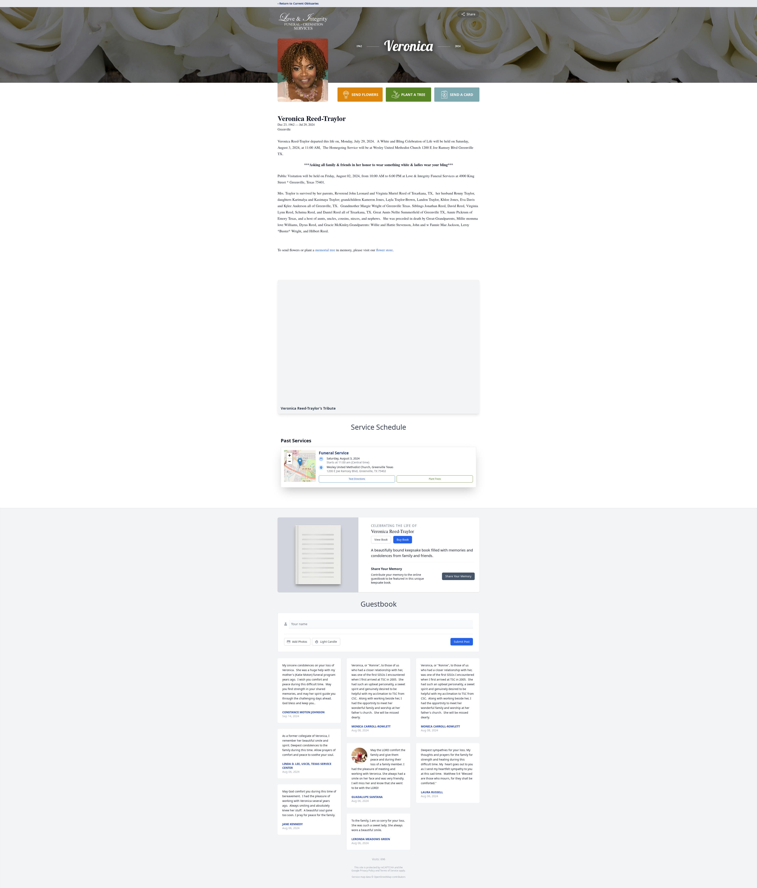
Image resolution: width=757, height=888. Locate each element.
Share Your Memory (458, 576)
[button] (299, 462)
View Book (381, 539)
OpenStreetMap (383, 877)
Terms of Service (389, 870)
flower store (384, 249)
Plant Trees (435, 479)
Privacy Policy (367, 870)
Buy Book (403, 539)
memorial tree (325, 249)
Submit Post (462, 641)
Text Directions (357, 479)
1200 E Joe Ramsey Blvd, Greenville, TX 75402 (356, 471)
